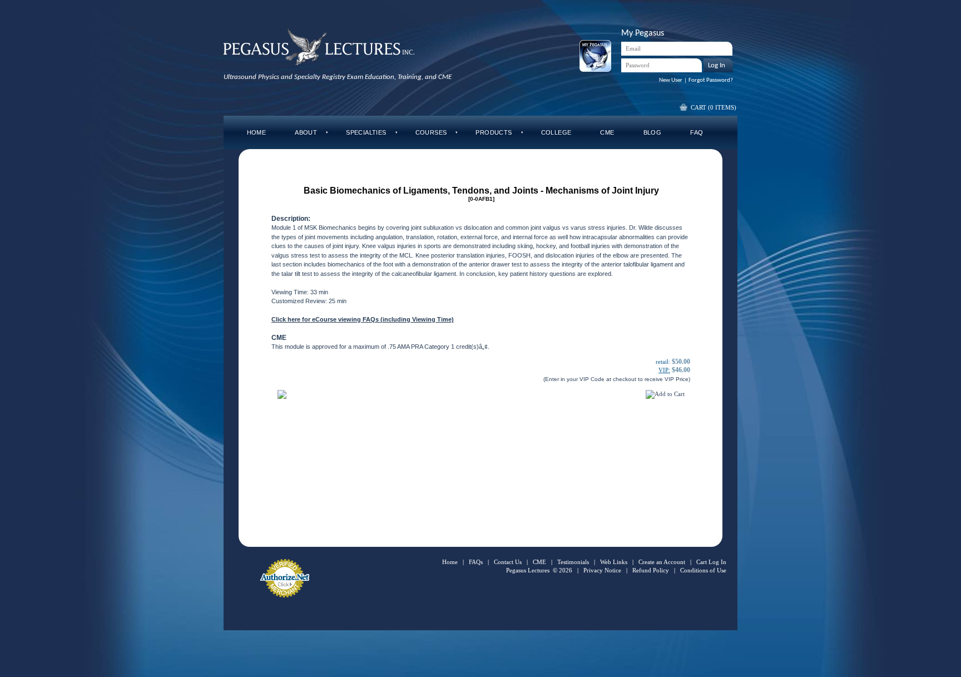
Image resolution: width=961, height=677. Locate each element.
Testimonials (573, 562)
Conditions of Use (703, 570)
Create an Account (661, 562)
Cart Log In (711, 562)
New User (670, 80)
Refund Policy (650, 570)
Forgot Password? (710, 80)
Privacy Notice (602, 570)
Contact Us (508, 562)
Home (450, 562)
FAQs (476, 562)
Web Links (613, 562)
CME (539, 562)
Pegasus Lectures (527, 570)
